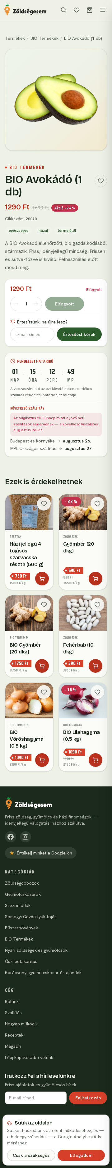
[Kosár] (89, 10)
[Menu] (102, 10)
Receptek (14, 1035)
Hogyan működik (21, 1024)
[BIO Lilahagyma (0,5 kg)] (83, 727)
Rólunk (12, 1001)
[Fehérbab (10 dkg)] (83, 636)
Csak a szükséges (31, 1155)
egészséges (19, 230)
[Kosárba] (42, 578)
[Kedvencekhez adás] (101, 181)
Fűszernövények (21, 928)
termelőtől (67, 230)
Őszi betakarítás (21, 961)
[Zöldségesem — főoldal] (25, 10)
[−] (16, 304)
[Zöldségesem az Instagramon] (25, 836)
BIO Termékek (44, 38)
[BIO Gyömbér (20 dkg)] (29, 636)
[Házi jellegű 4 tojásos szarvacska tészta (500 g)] (29, 542)
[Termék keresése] (63, 10)
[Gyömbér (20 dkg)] (83, 542)
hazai (43, 230)
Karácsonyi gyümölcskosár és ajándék (43, 972)
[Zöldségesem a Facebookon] (10, 836)
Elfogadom (81, 1155)
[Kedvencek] (76, 10)
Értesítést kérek (79, 334)
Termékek (15, 38)
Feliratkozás (88, 1098)
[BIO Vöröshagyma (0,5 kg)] (29, 727)
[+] (36, 304)
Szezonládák (17, 905)
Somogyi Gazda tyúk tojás (31, 916)
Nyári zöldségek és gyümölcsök (36, 950)
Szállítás (13, 1012)
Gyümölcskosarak (23, 894)
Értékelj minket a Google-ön (44, 853)
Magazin (13, 1046)
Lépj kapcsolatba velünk (29, 1057)
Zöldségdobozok (22, 883)
